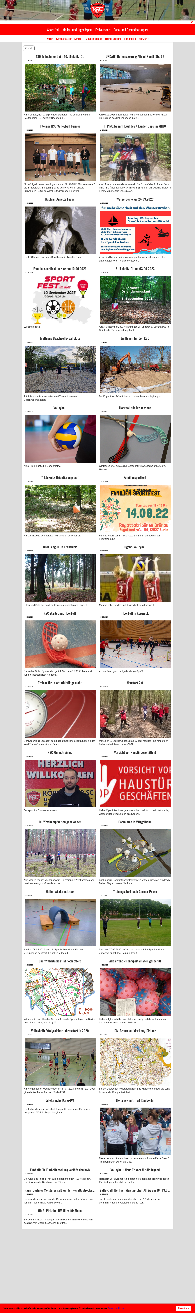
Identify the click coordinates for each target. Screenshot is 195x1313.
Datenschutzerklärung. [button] (116, 1308)
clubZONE (144, 38)
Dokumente (130, 38)
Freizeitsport (103, 29)
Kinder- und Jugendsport (77, 29)
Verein (49, 38)
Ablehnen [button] (167, 1308)
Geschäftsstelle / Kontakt (69, 38)
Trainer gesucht (113, 38)
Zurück (29, 48)
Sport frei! (53, 29)
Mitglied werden (93, 38)
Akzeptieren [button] (183, 1308)
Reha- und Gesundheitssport (131, 29)
